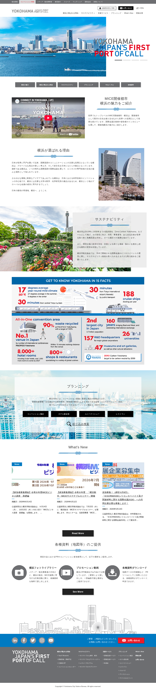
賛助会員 (88, 2)
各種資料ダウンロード (134, 567)
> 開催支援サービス (109, 659)
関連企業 (139, 13)
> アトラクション (124, 674)
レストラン (120, 414)
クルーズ (67, 2)
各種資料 (131, 85)
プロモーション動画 (87, 567)
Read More (78, 533)
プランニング (116, 13)
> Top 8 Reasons (63, 655)
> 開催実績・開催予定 (64, 659)
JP (137, 8)
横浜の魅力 (25, 85)
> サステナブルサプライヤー (88, 667)
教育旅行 (58, 2)
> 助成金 (105, 663)
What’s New (128, 13)
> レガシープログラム (86, 663)
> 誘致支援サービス (109, 655)
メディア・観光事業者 (44, 2)
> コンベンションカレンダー (66, 667)
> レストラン (123, 667)
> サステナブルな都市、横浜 (88, 655)
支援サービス (103, 13)
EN (142, 8)
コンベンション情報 (27, 2)
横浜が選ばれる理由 (70, 13)
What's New (140, 651)
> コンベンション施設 (126, 655)
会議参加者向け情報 (108, 8)
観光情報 (15, 2)
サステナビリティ (88, 13)
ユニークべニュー (92, 414)
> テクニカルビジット (126, 678)
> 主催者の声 (61, 663)
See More (78, 591)
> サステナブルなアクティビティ (89, 659)
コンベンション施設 (35, 414)
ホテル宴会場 (63, 414)
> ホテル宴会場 (123, 659)
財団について (98, 2)
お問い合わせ (127, 8)
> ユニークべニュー (125, 663)
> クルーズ (122, 670)
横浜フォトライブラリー (43, 567)
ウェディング (77, 2)
